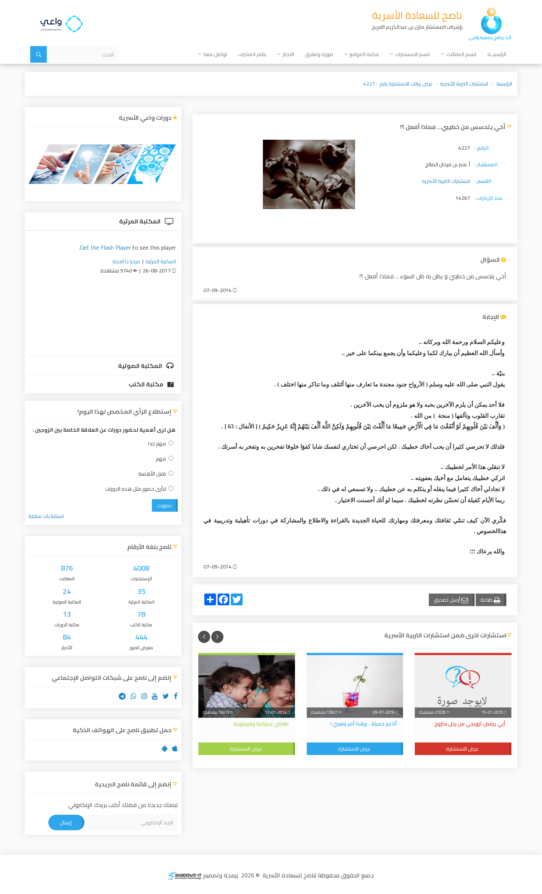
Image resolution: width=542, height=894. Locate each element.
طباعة (487, 600)
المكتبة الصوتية (140, 365)
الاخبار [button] (288, 54)
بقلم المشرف (252, 54)
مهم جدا (157, 443)
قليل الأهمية (152, 474)
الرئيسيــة (496, 54)
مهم (161, 458)
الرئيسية (504, 83)
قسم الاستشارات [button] (412, 54)
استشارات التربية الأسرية (464, 83)
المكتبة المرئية (140, 221)
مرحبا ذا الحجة (126, 261)
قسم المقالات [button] (461, 54)
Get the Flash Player (105, 247)
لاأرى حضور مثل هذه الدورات (135, 489)
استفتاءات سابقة (46, 516)
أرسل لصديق (447, 600)
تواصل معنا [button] (215, 54)
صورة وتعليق (319, 54)
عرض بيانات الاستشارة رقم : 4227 (398, 83)
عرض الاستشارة (462, 749)
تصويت (164, 505)
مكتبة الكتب (146, 384)
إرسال (66, 822)
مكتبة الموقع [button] (364, 54)
